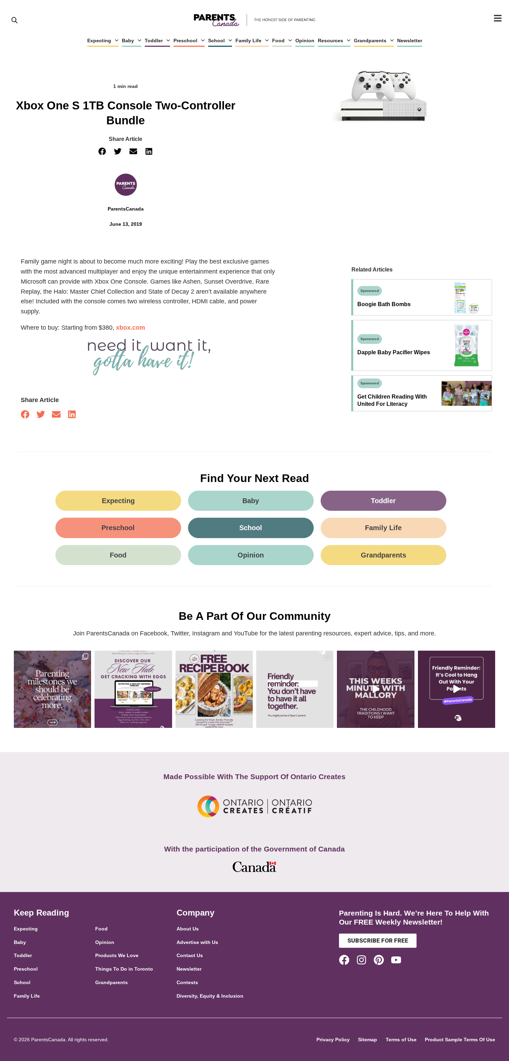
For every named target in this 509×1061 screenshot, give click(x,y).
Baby (128, 40)
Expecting (99, 40)
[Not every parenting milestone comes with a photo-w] (52, 689)
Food (278, 40)
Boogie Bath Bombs (384, 304)
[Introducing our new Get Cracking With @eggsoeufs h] (133, 689)
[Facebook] (344, 960)
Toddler (154, 40)
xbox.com (130, 327)
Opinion (304, 40)
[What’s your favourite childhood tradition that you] (375, 689)
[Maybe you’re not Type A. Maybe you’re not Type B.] (294, 689)
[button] (102, 151)
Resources (330, 40)
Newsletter (409, 40)
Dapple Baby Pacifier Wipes (393, 352)
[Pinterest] (379, 960)
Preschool (185, 40)
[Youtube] (396, 960)
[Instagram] (361, 960)
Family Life (248, 40)
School (216, 40)
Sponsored (369, 291)
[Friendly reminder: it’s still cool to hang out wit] (456, 689)
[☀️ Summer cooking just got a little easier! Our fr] (214, 689)
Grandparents (370, 40)
